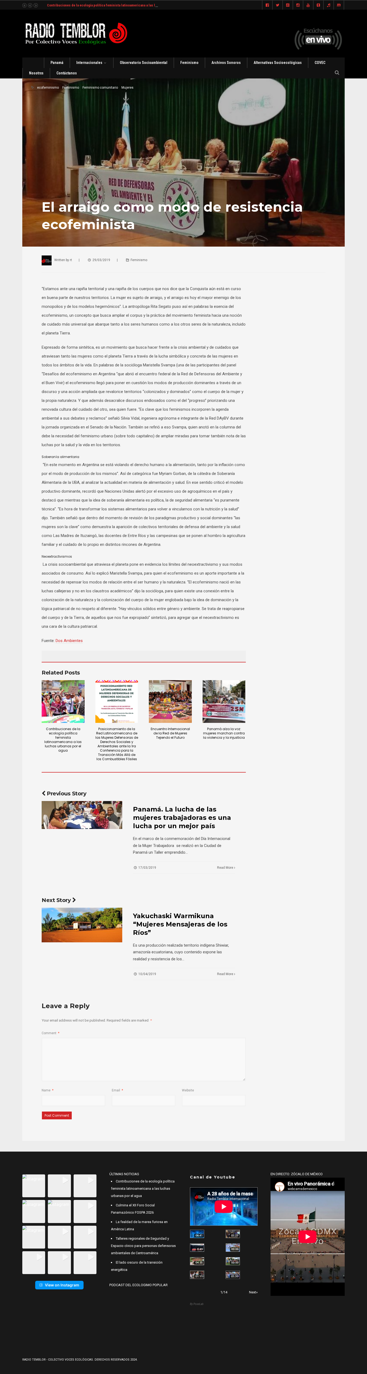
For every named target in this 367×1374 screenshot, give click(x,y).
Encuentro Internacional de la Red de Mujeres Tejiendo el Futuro (170, 733)
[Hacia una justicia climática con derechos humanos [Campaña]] (197, 1247)
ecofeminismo (48, 87)
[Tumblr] (318, 5)
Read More (225, 868)
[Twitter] (277, 5)
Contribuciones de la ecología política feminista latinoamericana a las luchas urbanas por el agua (121, 5)
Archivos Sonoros (226, 62)
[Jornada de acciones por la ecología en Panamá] (233, 1261)
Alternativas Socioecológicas (278, 62)
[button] (33, 1185)
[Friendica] (287, 5)
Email (117, 1090)
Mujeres (127, 87)
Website (188, 1090)
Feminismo (189, 62)
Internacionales (89, 62)
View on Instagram (62, 1285)
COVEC (320, 62)
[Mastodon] (338, 5)
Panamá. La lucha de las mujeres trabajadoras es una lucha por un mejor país (182, 817)
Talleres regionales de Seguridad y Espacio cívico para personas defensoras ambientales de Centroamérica (143, 1245)
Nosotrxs (36, 73)
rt (71, 260)
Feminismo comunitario (100, 87)
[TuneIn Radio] (328, 5)
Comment (50, 1033)
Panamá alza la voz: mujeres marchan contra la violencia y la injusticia (224, 733)
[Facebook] (267, 5)
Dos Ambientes (69, 640)
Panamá (57, 62)
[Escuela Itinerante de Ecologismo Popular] (197, 1261)
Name (47, 1090)
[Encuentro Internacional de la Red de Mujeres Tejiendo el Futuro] (170, 701)
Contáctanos (66, 73)
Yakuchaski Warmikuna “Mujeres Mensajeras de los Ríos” (180, 924)
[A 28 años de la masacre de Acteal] (197, 1234)
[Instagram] (298, 5)
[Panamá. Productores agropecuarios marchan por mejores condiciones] (233, 1275)
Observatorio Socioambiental (143, 62)
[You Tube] (308, 5)
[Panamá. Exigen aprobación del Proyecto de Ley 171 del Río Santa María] (197, 1275)
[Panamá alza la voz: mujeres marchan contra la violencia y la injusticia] (224, 701)
